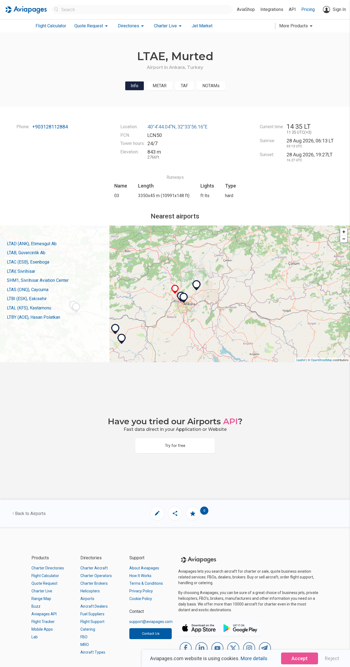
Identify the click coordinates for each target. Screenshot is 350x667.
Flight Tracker (43, 621)
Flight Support (92, 621)
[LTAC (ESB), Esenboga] (196, 285)
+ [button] (343, 232)
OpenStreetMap (321, 360)
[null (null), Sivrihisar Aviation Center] (121, 339)
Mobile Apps (42, 629)
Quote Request (44, 583)
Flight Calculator (51, 25)
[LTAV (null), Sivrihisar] (115, 329)
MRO (84, 644)
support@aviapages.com (151, 621)
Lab (34, 637)
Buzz (35, 606)
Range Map (41, 598)
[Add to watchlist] (193, 513)
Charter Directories (47, 568)
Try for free (175, 445)
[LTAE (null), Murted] (175, 289)
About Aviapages (144, 568)
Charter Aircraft (94, 568)
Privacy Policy (141, 591)
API (292, 9)
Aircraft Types (92, 652)
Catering (87, 629)
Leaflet (300, 360)
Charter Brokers (94, 583)
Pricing (308, 9)
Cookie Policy (140, 598)
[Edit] (157, 513)
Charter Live (41, 591)
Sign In (339, 9)
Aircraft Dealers (94, 606)
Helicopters (90, 591)
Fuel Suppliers (92, 614)
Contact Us (150, 633)
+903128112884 (50, 127)
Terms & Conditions (146, 583)
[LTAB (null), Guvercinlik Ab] (184, 298)
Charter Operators (96, 576)
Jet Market (202, 25)
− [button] (343, 239)
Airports (87, 598)
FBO (84, 637)
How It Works (140, 576)
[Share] (175, 513)
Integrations (271, 9)
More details (254, 658)
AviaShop (246, 9)
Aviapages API (44, 614)
